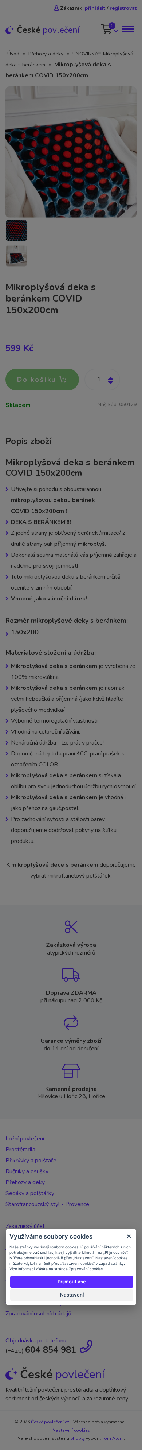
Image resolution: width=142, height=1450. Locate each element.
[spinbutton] (102, 379)
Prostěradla (20, 1150)
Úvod (13, 53)
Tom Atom (113, 1438)
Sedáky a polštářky (29, 1193)
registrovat (123, 8)
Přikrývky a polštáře (30, 1160)
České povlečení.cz (50, 1422)
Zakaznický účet (25, 1226)
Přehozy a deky (45, 53)
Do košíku (38, 379)
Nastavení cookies (71, 1430)
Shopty (77, 1438)
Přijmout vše (72, 1281)
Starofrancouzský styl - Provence (47, 1204)
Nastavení (72, 1295)
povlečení (48, 30)
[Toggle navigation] (127, 29)
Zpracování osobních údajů (38, 1314)
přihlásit (95, 8)
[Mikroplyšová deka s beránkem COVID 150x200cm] (71, 152)
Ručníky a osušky (26, 1171)
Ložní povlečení (24, 1139)
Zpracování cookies (86, 1269)
